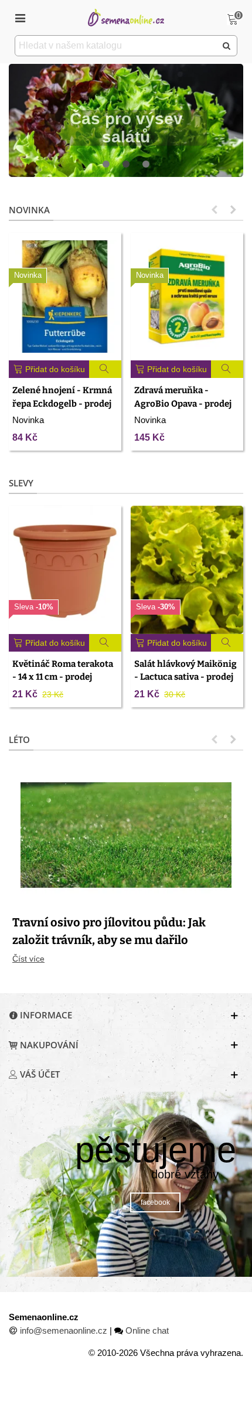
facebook (155, 1202)
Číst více (28, 958)
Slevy (21, 483)
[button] (106, 165)
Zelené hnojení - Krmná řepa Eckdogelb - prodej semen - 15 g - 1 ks (62, 403)
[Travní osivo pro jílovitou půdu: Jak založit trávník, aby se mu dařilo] (126, 834)
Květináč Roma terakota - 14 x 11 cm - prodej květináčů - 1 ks (62, 677)
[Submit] (227, 46)
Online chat (147, 1330)
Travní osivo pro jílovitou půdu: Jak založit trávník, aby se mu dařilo (109, 931)
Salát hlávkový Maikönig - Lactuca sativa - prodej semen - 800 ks (185, 677)
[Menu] (20, 17)
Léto (19, 739)
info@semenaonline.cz (63, 1330)
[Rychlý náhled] (105, 369)
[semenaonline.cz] (126, 17)
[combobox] (116, 46)
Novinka (29, 210)
